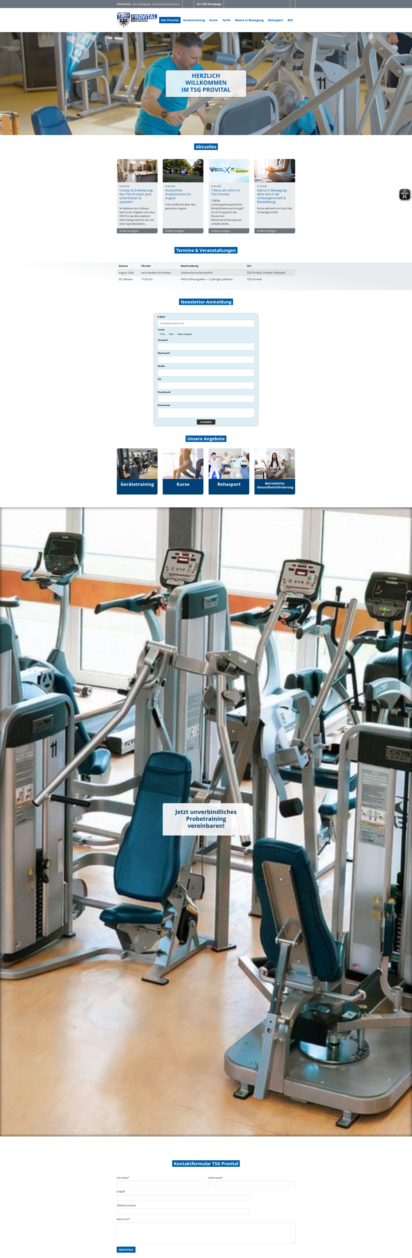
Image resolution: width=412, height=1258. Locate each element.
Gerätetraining (194, 20)
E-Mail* (161, 317)
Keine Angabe (185, 334)
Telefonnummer (126, 1205)
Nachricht (123, 1219)
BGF (290, 20)
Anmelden (206, 422)
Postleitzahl (164, 392)
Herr (171, 334)
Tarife (226, 20)
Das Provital (170, 20)
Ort (159, 379)
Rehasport (275, 20)
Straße (161, 366)
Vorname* (163, 340)
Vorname (123, 1178)
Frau (162, 334)
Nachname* (164, 353)
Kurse (213, 20)
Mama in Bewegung (249, 20)
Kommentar (164, 405)
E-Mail (121, 1191)
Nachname (215, 1178)
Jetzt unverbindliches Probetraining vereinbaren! (206, 819)
